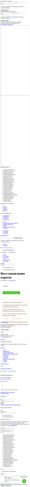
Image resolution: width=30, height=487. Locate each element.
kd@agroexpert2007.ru (6, 378)
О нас (4, 221)
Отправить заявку (18, 237)
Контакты (5, 233)
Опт (4, 258)
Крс (4, 206)
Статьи (5, 361)
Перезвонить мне (4, 10)
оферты (8, 7)
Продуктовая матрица (8, 352)
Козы (4, 211)
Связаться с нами (5, 329)
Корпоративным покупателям (10, 223)
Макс (4, 244)
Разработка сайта (5, 393)
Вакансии (5, 231)
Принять (3, 485)
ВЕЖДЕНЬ (6, 217)
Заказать (3, 473)
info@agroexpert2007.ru (8, 250)
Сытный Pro (6, 219)
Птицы (5, 208)
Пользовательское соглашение (8, 392)
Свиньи (5, 207)
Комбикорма (6, 351)
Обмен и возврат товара (9, 227)
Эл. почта (5, 286)
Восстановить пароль (15, 404)
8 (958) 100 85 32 (5, 235)
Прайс (4, 225)
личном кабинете (13, 425)
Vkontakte (5, 245)
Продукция (6, 256)
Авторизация (10, 24)
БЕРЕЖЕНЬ (6, 215)
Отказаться (8, 485)
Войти (2, 263)
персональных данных (17, 6)
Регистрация (4, 24)
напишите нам (12, 280)
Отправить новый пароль (11, 292)
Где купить (6, 230)
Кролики (5, 209)
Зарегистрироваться (17, 318)
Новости (5, 228)
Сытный (5, 218)
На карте (3, 339)
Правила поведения (8, 224)
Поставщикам (6, 259)
